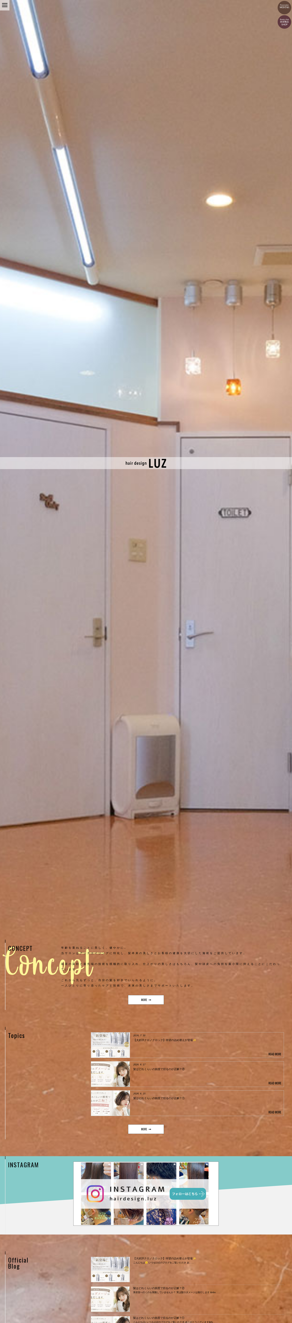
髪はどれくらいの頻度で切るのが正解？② (159, 1288)
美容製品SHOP (284, 22)
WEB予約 (284, 6)
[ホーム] (146, 467)
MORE (144, 1000)
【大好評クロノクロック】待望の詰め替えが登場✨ (164, 1258)
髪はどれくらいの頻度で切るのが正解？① (159, 1317)
